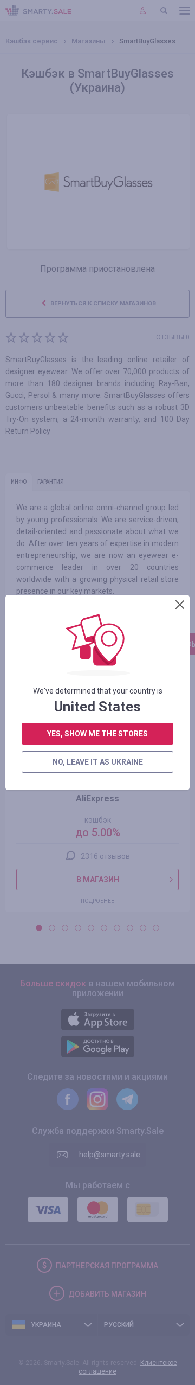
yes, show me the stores (97, 733)
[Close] (180, 604)
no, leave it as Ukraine (98, 762)
